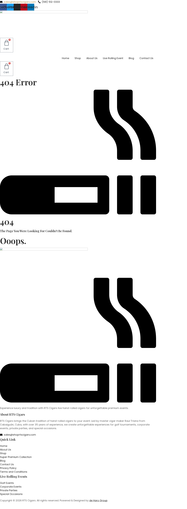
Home (65, 58)
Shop (78, 58)
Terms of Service (106, 507)
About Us (91, 58)
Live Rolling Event (113, 58)
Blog (131, 58)
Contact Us (146, 58)
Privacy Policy (89, 507)
